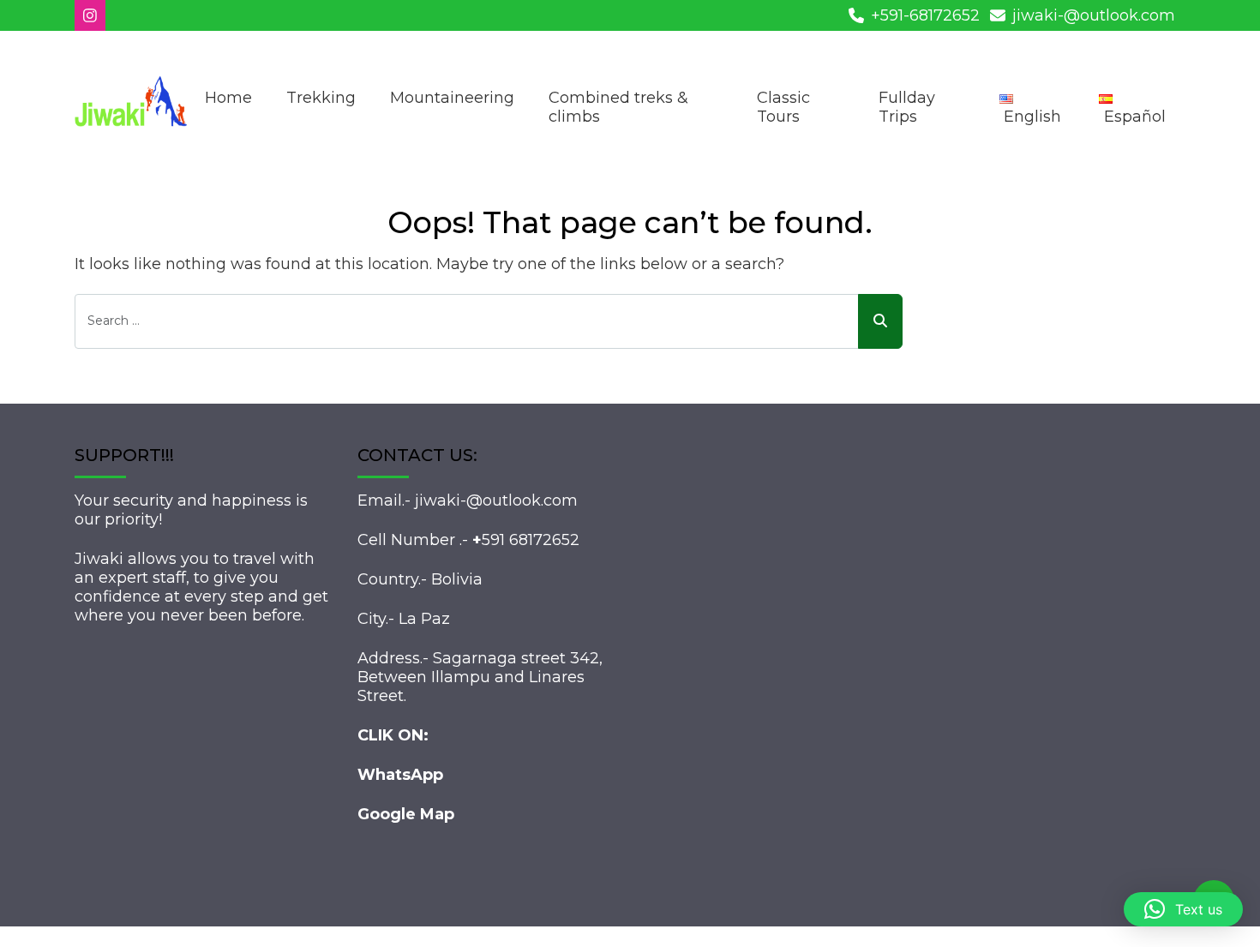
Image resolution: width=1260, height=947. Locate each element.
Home (228, 97)
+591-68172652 (925, 15)
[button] (1183, 909)
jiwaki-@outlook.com (1093, 15)
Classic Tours (783, 107)
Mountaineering (452, 97)
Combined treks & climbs (618, 107)
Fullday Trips (907, 107)
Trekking (321, 97)
